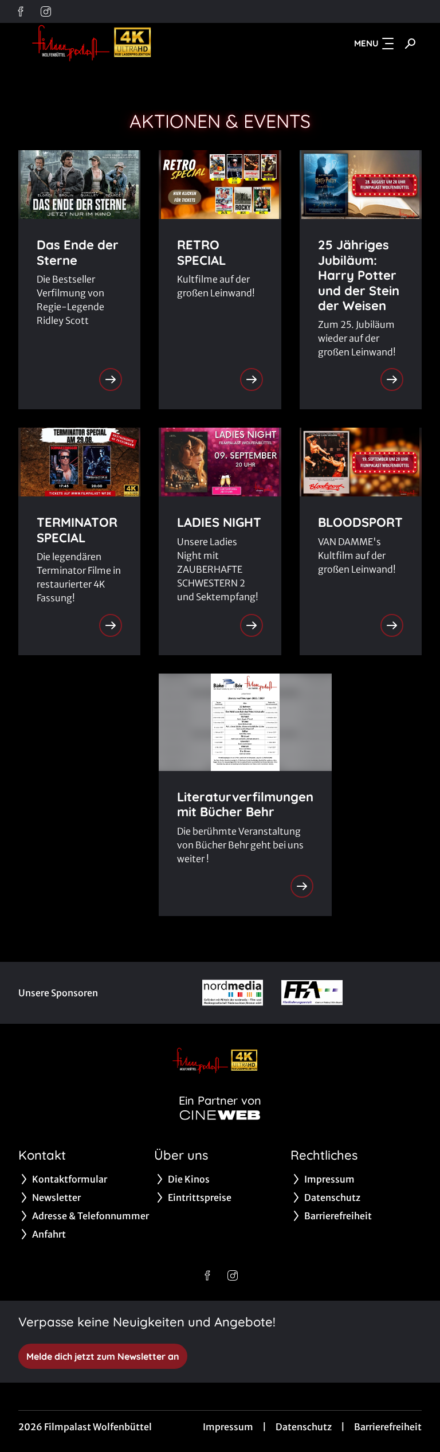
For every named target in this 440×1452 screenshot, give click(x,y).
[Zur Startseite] (98, 43)
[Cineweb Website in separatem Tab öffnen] (220, 1115)
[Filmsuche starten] (410, 43)
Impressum (228, 1427)
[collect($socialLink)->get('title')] (20, 11)
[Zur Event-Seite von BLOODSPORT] (391, 625)
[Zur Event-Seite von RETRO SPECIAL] (251, 379)
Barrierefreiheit (388, 1427)
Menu (366, 43)
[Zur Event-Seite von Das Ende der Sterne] (110, 379)
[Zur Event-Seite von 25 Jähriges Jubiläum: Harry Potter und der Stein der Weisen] (391, 379)
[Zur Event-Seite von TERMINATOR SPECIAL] (110, 625)
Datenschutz (304, 1427)
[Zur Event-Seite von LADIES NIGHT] (251, 625)
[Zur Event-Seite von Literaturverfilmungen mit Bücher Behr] (301, 886)
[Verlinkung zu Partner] (233, 993)
